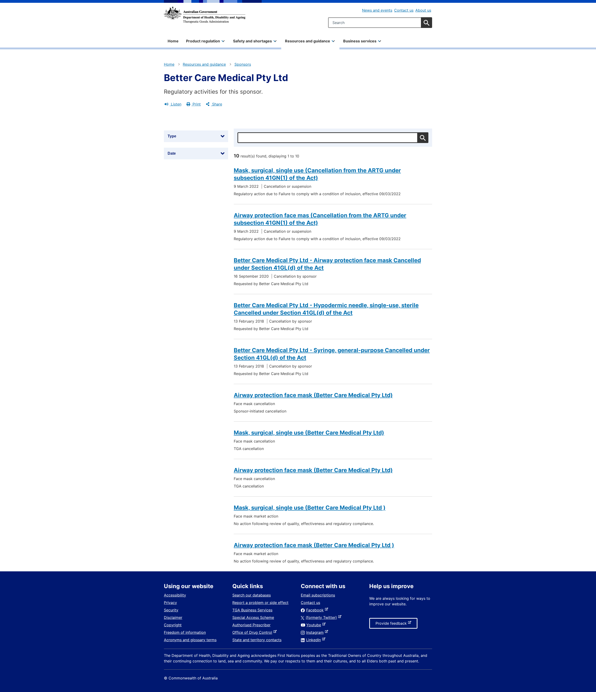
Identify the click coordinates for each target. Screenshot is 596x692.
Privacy (170, 602)
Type (172, 136)
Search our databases (251, 595)
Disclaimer (173, 617)
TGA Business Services (252, 610)
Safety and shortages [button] (252, 41)
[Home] (204, 15)
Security (171, 610)
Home (173, 41)
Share (216, 104)
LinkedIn (314, 639)
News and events (377, 10)
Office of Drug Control (253, 632)
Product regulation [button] (203, 41)
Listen (175, 104)
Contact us (403, 10)
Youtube (314, 625)
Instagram (315, 632)
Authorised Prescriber (251, 625)
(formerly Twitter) (322, 617)
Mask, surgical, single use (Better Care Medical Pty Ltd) (309, 432)
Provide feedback (392, 625)
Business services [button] (359, 41)
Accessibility (175, 595)
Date (172, 153)
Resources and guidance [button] (307, 41)
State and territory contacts (256, 639)
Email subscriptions (318, 595)
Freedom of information (185, 632)
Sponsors (242, 64)
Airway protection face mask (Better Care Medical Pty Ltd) (313, 395)
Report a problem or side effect (260, 602)
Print (196, 104)
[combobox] (380, 22)
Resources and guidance (204, 64)
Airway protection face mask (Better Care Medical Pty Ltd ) (314, 545)
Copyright (173, 625)
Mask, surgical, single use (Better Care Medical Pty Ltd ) (310, 507)
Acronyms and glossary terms (190, 639)
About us (423, 10)
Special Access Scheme (253, 617)
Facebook (315, 610)
